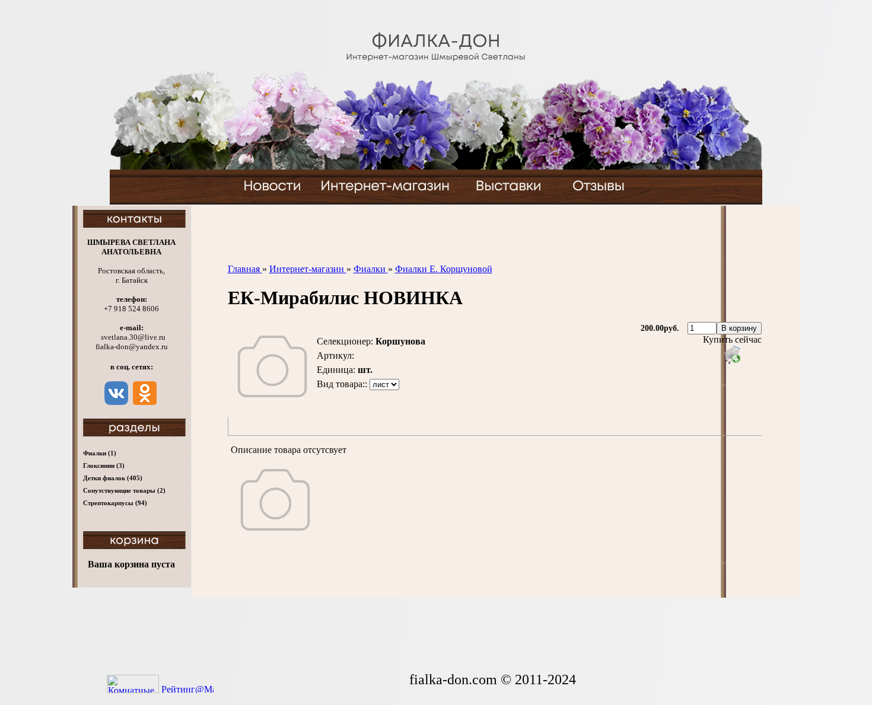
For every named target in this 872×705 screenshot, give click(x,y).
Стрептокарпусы (115, 502)
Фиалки (99, 453)
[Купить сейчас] (732, 354)
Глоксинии (104, 465)
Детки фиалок (112, 477)
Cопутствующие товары (124, 490)
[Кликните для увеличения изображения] (272, 366)
